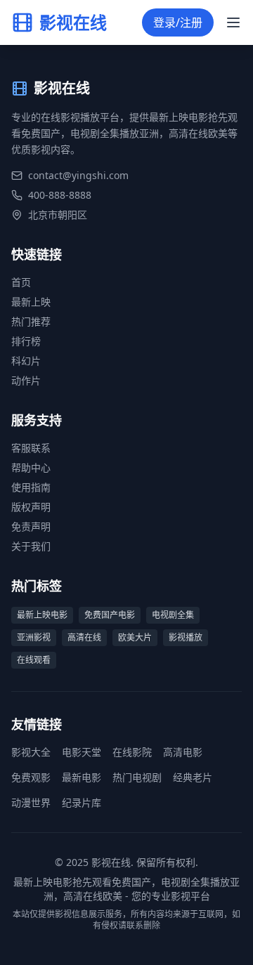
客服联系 (31, 447)
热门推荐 (31, 321)
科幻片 (26, 360)
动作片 (26, 380)
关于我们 (31, 546)
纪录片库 (81, 802)
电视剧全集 (173, 615)
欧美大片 (135, 637)
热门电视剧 (137, 777)
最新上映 (31, 301)
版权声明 (31, 506)
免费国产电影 (109, 615)
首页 (21, 282)
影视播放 (185, 637)
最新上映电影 (42, 615)
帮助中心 (31, 467)
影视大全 (31, 752)
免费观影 (31, 777)
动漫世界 (31, 802)
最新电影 (81, 777)
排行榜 (26, 341)
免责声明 (31, 526)
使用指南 (31, 487)
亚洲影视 (34, 637)
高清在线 (84, 637)
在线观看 (34, 660)
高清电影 (182, 752)
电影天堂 (81, 752)
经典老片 (192, 777)
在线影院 (132, 752)
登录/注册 (177, 22)
